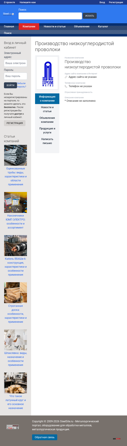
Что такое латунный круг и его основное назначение (15, 402)
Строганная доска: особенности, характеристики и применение (16, 313)
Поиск (8, 33)
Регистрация (116, 2)
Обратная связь (45, 437)
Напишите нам (28, 2)
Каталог (103, 26)
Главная (9, 26)
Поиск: (23, 9)
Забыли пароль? (21, 85)
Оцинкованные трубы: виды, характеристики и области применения (16, 176)
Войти (10, 85)
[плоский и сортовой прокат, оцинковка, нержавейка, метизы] (9, 14)
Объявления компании (47, 119)
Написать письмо (47, 141)
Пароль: (9, 70)
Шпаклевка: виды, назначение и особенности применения (15, 359)
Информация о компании (47, 98)
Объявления (81, 26)
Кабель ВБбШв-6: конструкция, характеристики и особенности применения (16, 266)
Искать (89, 15)
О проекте (9, 2)
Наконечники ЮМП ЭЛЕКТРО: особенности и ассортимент (15, 221)
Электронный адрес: (12, 55)
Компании (29, 26)
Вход (102, 2)
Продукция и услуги (47, 130)
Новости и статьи (54, 26)
